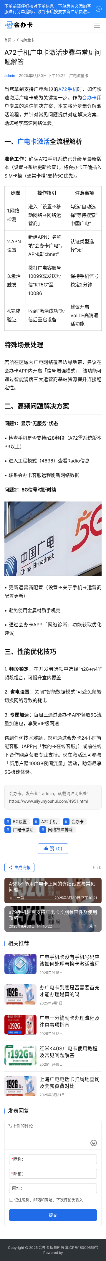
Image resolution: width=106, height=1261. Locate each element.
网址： (18, 1188)
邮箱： (18, 1173)
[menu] (97, 25)
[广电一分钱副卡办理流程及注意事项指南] (20, 1025)
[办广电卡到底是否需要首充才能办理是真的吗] (20, 994)
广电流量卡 (78, 75)
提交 (53, 1215)
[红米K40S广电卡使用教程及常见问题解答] (20, 1055)
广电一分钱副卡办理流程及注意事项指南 (69, 1021)
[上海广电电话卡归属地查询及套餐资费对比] (20, 1086)
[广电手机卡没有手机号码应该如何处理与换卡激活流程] (20, 964)
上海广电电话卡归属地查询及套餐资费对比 (69, 1082)
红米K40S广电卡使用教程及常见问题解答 (68, 1052)
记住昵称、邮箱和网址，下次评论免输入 (48, 1199)
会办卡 (89, 98)
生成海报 (22, 867)
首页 (7, 40)
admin (9, 75)
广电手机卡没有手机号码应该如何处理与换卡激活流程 (69, 960)
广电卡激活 (33, 141)
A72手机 (67, 89)
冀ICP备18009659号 (81, 1247)
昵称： (18, 1159)
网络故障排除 (60, 829)
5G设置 (20, 821)
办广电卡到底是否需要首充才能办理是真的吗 (69, 991)
